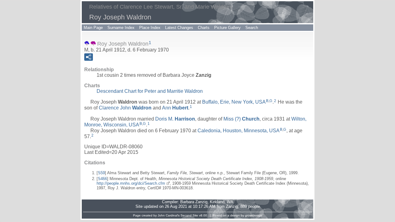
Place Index (149, 27)
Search (251, 27)
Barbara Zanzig (193, 201)
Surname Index (121, 27)
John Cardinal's (169, 215)
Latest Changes (179, 27)
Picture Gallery (227, 27)
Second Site (189, 215)
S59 (101, 173)
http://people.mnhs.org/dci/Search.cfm (131, 183)
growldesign (253, 215)
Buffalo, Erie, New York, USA (234, 102)
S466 (102, 178)
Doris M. (175, 118)
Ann (175, 107)
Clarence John (125, 107)
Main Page (93, 27)
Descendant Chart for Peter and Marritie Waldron (150, 91)
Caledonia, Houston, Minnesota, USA (239, 130)
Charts (204, 27)
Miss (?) (241, 118)
